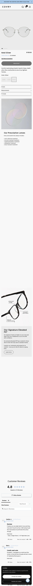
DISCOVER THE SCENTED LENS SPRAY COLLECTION (16, 1)
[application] (27, 580)
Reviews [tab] (4, 500)
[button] (23, 7)
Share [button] (10, 539)
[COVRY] (6, 7)
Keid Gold (9, 534)
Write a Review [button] (17, 495)
